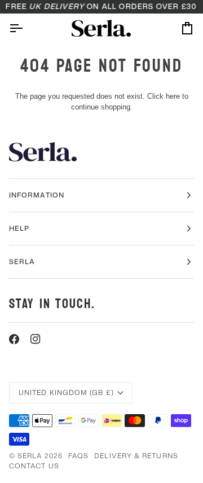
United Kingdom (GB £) (66, 392)
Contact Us (34, 466)
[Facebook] (14, 339)
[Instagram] (35, 339)
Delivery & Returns (136, 455)
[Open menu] (26, 28)
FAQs (78, 455)
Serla (29, 455)
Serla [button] (22, 261)
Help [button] (19, 228)
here (173, 96)
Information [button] (36, 195)
